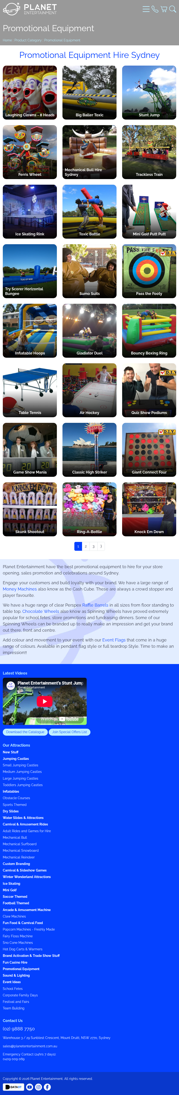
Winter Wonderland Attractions (27, 877)
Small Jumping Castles (20, 765)
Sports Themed (15, 805)
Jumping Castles (16, 759)
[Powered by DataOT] (13, 1086)
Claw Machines (14, 916)
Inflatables (11, 791)
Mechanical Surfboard (20, 844)
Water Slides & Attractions (23, 818)
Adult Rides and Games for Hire (27, 831)
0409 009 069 (13, 1059)
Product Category (28, 40)
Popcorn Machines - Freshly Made (29, 929)
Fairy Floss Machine (18, 936)
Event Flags (114, 640)
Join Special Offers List (69, 732)
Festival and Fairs (16, 1002)
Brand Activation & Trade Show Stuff (31, 956)
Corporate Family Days (20, 995)
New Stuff (10, 752)
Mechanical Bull (15, 837)
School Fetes (13, 989)
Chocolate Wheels (40, 611)
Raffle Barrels (95, 605)
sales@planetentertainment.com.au (30, 1046)
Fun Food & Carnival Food (23, 923)
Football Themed (16, 903)
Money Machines (20, 589)
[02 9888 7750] (154, 9)
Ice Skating (11, 883)
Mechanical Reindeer (19, 857)
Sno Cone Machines (18, 943)
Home (7, 40)
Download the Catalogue (25, 732)
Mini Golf (10, 890)
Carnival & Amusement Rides (25, 824)
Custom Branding (16, 864)
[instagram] (38, 1086)
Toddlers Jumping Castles (23, 785)
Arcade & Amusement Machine (27, 910)
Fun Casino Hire (15, 962)
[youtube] (47, 1086)
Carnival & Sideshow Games (25, 870)
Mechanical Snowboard (21, 850)
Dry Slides (11, 811)
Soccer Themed (15, 896)
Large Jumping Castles (20, 778)
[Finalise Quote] (163, 9)
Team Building (13, 1008)
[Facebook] (29, 1086)
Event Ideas (12, 982)
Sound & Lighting (16, 975)
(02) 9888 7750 (19, 1028)
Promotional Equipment (62, 40)
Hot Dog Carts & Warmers (22, 949)
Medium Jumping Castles (22, 772)
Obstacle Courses (16, 798)
